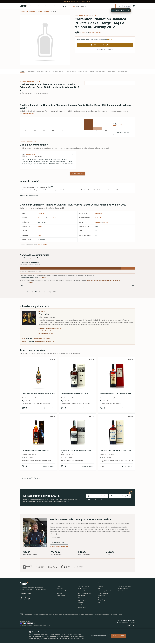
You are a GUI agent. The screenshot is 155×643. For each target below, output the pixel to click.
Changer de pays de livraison (104, 49)
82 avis (70, 401)
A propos (100, 586)
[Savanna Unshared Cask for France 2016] (38, 432)
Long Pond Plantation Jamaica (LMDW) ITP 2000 (38, 393)
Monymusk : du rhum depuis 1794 (49, 328)
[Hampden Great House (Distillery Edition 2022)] (116, 432)
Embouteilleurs (82, 600)
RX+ (99, 602)
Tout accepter (118, 636)
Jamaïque (41, 213)
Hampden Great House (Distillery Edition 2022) (115, 450)
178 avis (70, 457)
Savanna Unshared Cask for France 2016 (36, 450)
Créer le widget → (43, 244)
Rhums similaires (123, 71)
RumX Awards (61, 595)
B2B (99, 597)
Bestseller (60, 588)
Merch (59, 598)
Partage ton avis (123, 588)
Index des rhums (82, 605)
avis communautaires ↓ (95, 32)
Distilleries (80, 598)
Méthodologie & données (105, 591)
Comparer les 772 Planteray (32, 478)
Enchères (59, 593)
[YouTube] (29, 598)
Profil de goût (31, 71)
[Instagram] (25, 598)
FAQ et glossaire (82, 588)
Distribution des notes (43, 71)
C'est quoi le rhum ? (83, 586)
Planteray (41, 218)
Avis (99, 588)
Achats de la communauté (97, 71)
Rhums (59, 586)
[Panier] (133, 6)
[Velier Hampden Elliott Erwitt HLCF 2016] (77, 375)
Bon (83, 32)
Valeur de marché (71, 71)
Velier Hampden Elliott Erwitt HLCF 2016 (74, 393)
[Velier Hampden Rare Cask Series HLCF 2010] (116, 375)
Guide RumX (111, 71)
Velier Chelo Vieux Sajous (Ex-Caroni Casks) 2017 (76, 451)
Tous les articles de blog (84, 593)
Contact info (121, 591)
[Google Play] (133, 625)
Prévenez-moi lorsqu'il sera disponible (106, 45)
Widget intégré (102, 600)
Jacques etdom (30, 154)
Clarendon (98, 213)
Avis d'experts (81, 591)
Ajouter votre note (123, 132)
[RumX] (23, 6)
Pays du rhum (81, 595)
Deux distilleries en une (46, 333)
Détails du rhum (83, 71)
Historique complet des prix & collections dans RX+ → (103, 280)
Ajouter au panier (48, 408)
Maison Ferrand (100, 218)
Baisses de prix (82, 607)
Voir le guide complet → (28, 113)
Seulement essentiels (99, 636)
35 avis (108, 401)
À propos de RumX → (59, 542)
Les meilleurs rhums (63, 591)
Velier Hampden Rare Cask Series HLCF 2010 (115, 393)
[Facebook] (21, 598)
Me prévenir (128, 466)
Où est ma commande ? (125, 586)
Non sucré (106, 222)
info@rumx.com (25, 593)
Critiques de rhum (58, 71)
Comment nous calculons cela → (29, 195)
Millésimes (80, 602)
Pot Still (40, 226)
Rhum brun (79, 15)
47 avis (31, 401)
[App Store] (129, 625)
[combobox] (94, 6)
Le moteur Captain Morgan (47, 331)
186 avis (108, 457)
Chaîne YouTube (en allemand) (60, 546)
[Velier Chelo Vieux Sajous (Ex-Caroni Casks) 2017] (77, 432)
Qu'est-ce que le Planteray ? (44, 341)
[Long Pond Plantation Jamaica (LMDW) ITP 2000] (38, 375)
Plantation (56, 218)
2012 (39, 235)
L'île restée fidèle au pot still (42, 338)
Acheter (22, 71)
